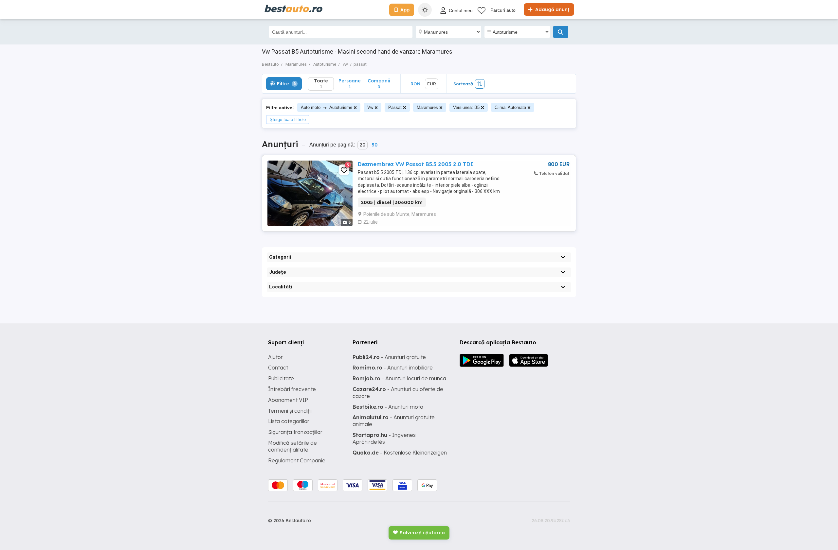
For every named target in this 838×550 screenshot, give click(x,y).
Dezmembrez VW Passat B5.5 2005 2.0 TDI (415, 164)
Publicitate (281, 378)
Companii (379, 83)
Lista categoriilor (288, 421)
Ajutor (275, 357)
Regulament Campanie (296, 460)
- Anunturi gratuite (389, 357)
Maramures (427, 107)
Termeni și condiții (290, 410)
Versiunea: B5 (466, 107)
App (405, 10)
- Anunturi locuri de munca (399, 378)
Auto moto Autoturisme (326, 107)
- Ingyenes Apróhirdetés (384, 438)
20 (362, 145)
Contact (278, 367)
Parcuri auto (503, 10)
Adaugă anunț (551, 9)
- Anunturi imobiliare (393, 367)
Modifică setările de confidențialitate (292, 446)
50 (374, 145)
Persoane (349, 83)
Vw (370, 107)
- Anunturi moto (388, 407)
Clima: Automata (510, 107)
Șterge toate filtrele (288, 119)
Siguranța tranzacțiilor (295, 432)
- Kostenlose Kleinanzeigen (400, 452)
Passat (395, 107)
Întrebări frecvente (292, 389)
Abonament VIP (288, 400)
